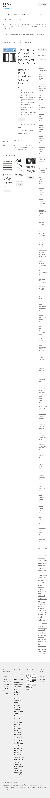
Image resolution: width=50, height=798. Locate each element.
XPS (40, 543)
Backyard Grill (42, 84)
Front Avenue (41, 215)
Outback (41, 402)
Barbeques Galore (42, 88)
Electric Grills (41, 188)
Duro (40, 183)
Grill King (41, 261)
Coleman (41, 153)
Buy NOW (7, 191)
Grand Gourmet (42, 226)
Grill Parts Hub (7, 5)
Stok (40, 492)
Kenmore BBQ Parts (41, 626)
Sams (40, 462)
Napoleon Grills (42, 386)
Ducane (40, 181)
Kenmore (41, 340)
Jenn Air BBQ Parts (41, 625)
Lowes (40, 361)
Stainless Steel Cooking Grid (42, 641)
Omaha (40, 396)
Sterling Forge (42, 488)
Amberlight (41, 68)
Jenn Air (40, 336)
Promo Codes (42, 679)
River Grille (41, 455)
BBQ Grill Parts (42, 90)
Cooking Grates (26, 124)
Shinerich (41, 470)
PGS (40, 430)
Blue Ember (41, 114)
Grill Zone (41, 274)
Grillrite (40, 298)
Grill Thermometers (43, 272)
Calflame (41, 133)
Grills (40, 300)
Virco (40, 534)
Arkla (40, 74)
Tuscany (41, 521)
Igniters (40, 328)
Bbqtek (40, 97)
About (9, 14)
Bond (40, 116)
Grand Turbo (41, 233)
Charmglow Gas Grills (41, 580)
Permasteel (41, 428)
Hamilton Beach (42, 306)
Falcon (40, 194)
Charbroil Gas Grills (43, 577)
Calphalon (41, 136)
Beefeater (41, 101)
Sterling (40, 486)
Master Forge (41, 372)
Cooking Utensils (42, 163)
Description (5, 141)
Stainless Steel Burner (19, 757)
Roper (40, 457)
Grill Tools (39, 617)
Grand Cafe (41, 224)
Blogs (16, 19)
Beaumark (41, 99)
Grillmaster (41, 291)
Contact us (41, 681)
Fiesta (40, 196)
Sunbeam (41, 499)
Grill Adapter (41, 237)
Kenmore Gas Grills (42, 628)
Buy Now (22, 119)
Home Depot (41, 321)
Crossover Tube (42, 172)
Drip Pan (40, 179)
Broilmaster (41, 127)
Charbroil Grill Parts (41, 578)
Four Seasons (42, 207)
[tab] (7, 141)
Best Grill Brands (26, 14)
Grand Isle (41, 231)
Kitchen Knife (42, 353)
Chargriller (41, 149)
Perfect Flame (42, 424)
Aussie (40, 76)
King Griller (41, 342)
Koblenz (40, 355)
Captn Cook (41, 138)
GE (39, 220)
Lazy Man (41, 357)
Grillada (40, 277)
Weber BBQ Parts (40, 651)
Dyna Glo (41, 185)
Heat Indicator (42, 312)
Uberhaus (41, 523)
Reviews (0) (5, 145)
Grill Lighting (41, 263)
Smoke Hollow (42, 477)
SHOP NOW (19, 184)
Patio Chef (41, 416)
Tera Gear (41, 508)
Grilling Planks (42, 286)
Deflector (40, 591)
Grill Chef (41, 246)
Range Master (42, 449)
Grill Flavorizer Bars (43, 256)
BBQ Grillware (42, 93)
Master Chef (41, 368)
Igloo (40, 326)
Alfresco (40, 61)
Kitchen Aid (41, 350)
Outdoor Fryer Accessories (42, 409)
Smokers (41, 479)
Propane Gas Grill (42, 441)
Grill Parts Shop (16, 14)
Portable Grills (42, 435)
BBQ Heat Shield (41, 566)
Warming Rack (42, 539)
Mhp (40, 381)
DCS (40, 177)
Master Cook (41, 370)
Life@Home (41, 359)
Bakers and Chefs (42, 86)
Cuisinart (41, 174)
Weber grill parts (20, 774)
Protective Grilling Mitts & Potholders (43, 447)
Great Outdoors (42, 235)
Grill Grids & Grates (43, 258)
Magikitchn (41, 366)
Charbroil (41, 142)
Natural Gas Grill (42, 388)
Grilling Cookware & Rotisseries (43, 283)
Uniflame (41, 525)
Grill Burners (41, 242)
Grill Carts (41, 244)
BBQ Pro (40, 95)
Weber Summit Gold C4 (22, 133)
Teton (40, 510)
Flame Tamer (41, 201)
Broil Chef (41, 120)
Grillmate (41, 294)
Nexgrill (40, 390)
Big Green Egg (42, 107)
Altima (40, 64)
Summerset (41, 497)
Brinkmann (41, 118)
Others (40, 400)
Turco (40, 519)
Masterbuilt (41, 375)
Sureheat (41, 506)
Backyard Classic (42, 82)
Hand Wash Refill (42, 308)
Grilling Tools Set (41, 612)
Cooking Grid (32, 124)
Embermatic (41, 192)
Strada (40, 495)
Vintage (40, 532)
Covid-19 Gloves (42, 170)
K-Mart (40, 338)
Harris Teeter (41, 310)
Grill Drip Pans (42, 254)
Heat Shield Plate (42, 317)
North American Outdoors (42, 393)
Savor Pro (41, 468)
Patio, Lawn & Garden (8, 19)
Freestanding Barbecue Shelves (42, 210)
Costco (40, 166)
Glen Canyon (41, 222)
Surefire (40, 503)
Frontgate (41, 218)
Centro (40, 140)
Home (4, 14)
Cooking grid (41, 589)
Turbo (40, 517)
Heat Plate (41, 315)
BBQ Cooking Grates (24, 129)
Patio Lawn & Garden (41, 419)
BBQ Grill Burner (43, 565)
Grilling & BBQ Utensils (42, 280)
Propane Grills (42, 444)
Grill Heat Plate (42, 604)
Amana (40, 66)
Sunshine (41, 501)
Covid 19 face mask (43, 168)
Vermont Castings (42, 528)
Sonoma (40, 481)
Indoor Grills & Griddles (42, 333)
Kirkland (40, 345)
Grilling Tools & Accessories (42, 289)
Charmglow (41, 151)
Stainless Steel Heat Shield (42, 647)
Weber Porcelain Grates (30, 131)
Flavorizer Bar (42, 203)
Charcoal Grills (42, 144)
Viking (40, 530)
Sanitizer (41, 464)
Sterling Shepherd (42, 490)
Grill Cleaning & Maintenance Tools (43, 249)
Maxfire (40, 377)
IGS (39, 330)
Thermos (41, 512)
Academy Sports (42, 59)
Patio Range (41, 422)
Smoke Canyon (42, 475)
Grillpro (40, 296)
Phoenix (40, 433)
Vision (40, 536)
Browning (41, 129)
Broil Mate (41, 125)
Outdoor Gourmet (42, 411)
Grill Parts (41, 676)
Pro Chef (41, 439)
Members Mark (42, 379)
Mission (40, 383)
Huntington (41, 324)
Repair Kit (44, 635)
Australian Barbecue (41, 79)
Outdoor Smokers (42, 414)
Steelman (41, 484)
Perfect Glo (41, 426)
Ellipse (40, 190)
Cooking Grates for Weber (23, 130)
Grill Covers (41, 252)
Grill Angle (41, 240)
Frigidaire (41, 213)
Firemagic (41, 199)
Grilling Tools (42, 610)
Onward (40, 398)
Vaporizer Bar (42, 650)
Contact (22, 19)
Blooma (40, 111)
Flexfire (40, 205)
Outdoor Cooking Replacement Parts (25, 126)
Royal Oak (41, 459)
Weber (16, 40)
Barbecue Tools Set (41, 555)
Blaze (40, 109)
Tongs (40, 514)
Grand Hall (41, 229)
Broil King (41, 122)
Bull (40, 131)
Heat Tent (41, 319)
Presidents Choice (42, 437)
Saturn (40, 466)
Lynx (40, 364)
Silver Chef (41, 473)
